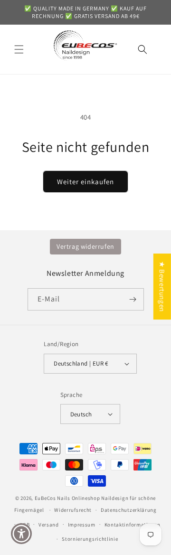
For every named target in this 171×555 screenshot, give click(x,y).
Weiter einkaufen (85, 181)
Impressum (81, 524)
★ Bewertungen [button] (162, 286)
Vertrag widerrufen (85, 246)
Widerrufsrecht (73, 510)
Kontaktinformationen (132, 524)
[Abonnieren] (133, 299)
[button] (19, 49)
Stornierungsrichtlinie (90, 539)
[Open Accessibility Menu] (21, 534)
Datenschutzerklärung (129, 510)
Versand (48, 524)
